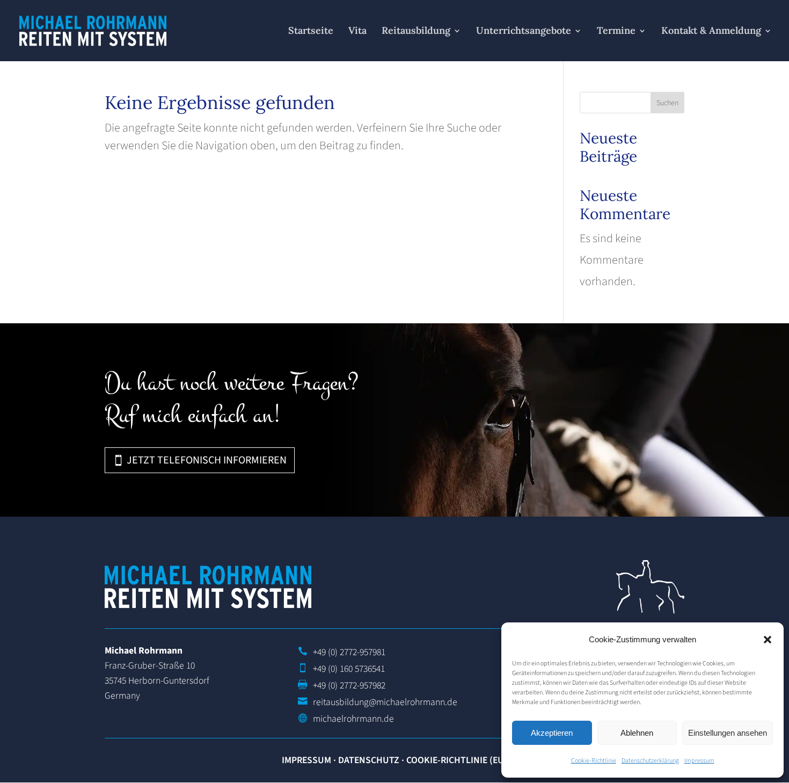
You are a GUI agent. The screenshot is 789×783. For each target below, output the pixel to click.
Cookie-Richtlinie (593, 760)
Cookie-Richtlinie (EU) (456, 760)
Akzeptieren (552, 732)
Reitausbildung (416, 32)
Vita (357, 32)
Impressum (699, 760)
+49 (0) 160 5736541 (349, 669)
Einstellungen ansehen (727, 732)
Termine (616, 32)
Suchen (667, 103)
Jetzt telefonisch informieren (207, 460)
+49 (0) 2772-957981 (349, 652)
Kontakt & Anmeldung (711, 32)
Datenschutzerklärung (650, 760)
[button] (767, 639)
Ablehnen (636, 732)
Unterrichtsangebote (523, 32)
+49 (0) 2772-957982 (349, 685)
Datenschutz (368, 760)
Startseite (310, 32)
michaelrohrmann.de (353, 719)
